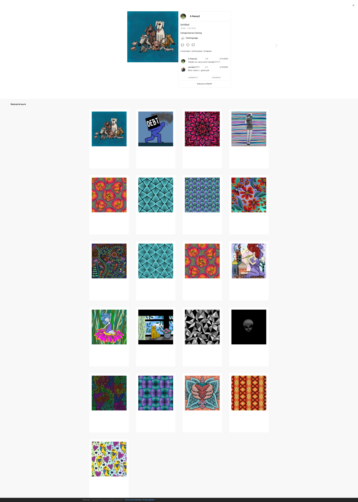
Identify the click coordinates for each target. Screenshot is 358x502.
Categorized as (191, 33)
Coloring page (192, 38)
